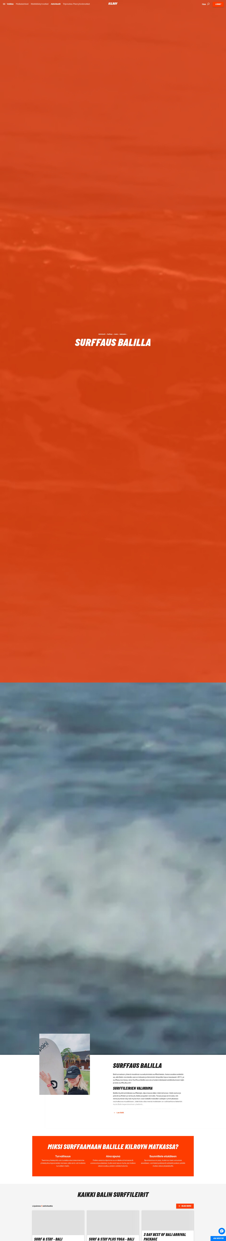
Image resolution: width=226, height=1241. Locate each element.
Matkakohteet (22, 4)
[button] (221, 1231)
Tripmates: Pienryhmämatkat (76, 4)
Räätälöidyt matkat (39, 4)
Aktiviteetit (56, 4)
